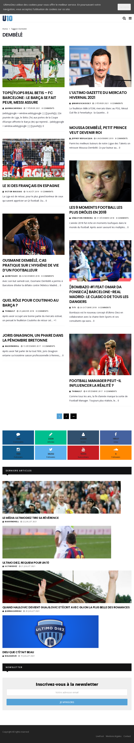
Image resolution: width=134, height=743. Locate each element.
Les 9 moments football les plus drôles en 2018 (95, 210)
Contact (127, 736)
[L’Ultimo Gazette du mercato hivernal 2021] (100, 66)
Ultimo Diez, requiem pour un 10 (25, 563)
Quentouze (11, 276)
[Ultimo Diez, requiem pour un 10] (56, 542)
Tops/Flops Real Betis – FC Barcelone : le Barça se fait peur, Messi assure (29, 97)
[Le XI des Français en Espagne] (33, 159)
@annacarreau (13, 108)
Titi (74, 307)
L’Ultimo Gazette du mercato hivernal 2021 (98, 95)
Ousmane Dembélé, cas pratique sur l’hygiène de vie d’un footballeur (30, 265)
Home (5, 29)
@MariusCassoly (81, 103)
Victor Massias (13, 191)
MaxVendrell (12, 346)
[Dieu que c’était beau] (50, 631)
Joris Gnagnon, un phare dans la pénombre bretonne (32, 338)
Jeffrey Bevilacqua (82, 138)
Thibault (10, 311)
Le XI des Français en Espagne (30, 185)
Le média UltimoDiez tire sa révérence (30, 518)
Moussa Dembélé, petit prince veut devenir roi (98, 130)
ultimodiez (11, 566)
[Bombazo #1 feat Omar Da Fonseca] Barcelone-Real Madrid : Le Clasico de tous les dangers (98, 294)
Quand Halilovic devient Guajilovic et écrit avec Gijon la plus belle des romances (66, 607)
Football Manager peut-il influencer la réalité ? (95, 383)
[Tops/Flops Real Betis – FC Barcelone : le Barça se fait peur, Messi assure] (33, 66)
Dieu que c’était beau (18, 652)
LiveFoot (100, 736)
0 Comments (48, 108)
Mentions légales (113, 736)
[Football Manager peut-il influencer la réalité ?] (100, 354)
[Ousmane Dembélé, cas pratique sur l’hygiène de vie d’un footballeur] (33, 234)
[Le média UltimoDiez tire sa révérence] (61, 497)
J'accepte (124, 6)
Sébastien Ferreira (82, 218)
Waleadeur (11, 656)
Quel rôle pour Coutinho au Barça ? (30, 303)
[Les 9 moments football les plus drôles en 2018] (100, 181)
